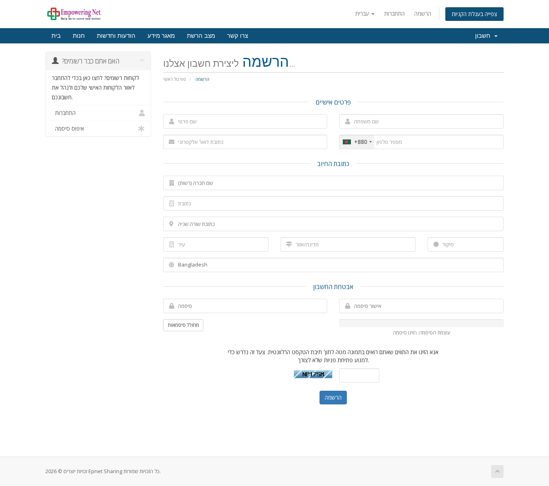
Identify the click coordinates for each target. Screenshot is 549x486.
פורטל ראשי (174, 79)
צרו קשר (237, 35)
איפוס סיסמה (68, 128)
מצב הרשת (201, 35)
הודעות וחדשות (116, 35)
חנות (79, 35)
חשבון (484, 35)
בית (56, 35)
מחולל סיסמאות (183, 325)
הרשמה (422, 13)
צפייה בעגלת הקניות (474, 14)
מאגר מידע (161, 35)
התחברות (394, 13)
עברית (363, 13)
